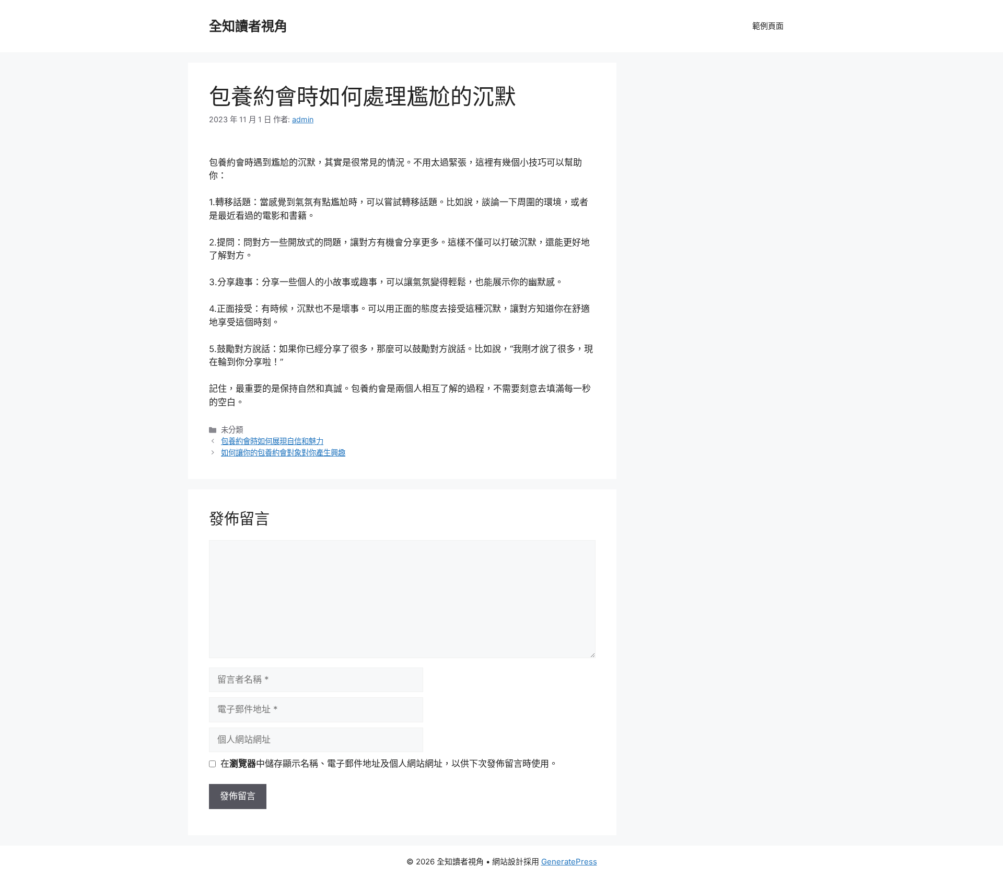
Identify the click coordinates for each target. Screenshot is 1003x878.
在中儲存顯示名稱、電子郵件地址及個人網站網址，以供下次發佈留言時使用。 (389, 763)
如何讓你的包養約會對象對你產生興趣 (283, 452)
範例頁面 (768, 26)
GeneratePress (569, 862)
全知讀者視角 (248, 26)
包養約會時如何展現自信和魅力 (272, 441)
